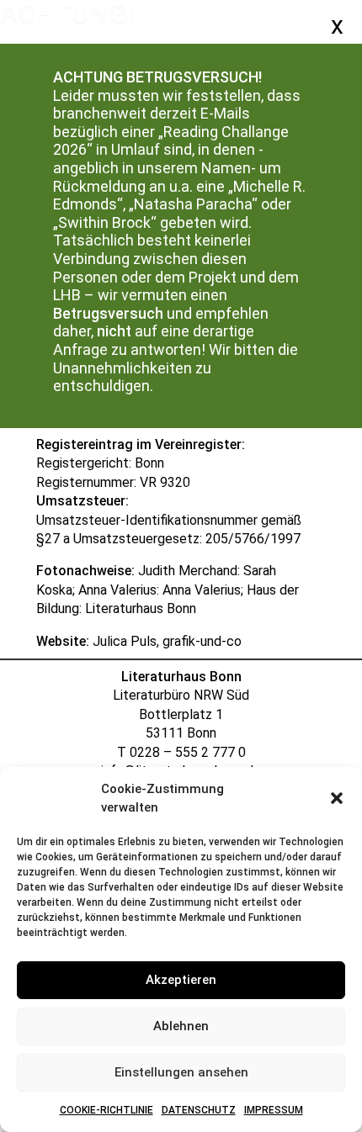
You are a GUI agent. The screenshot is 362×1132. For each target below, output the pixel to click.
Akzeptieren (181, 979)
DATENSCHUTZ (199, 1110)
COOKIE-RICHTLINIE (106, 1110)
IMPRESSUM (273, 1110)
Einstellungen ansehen (181, 1072)
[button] (336, 798)
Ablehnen (181, 1026)
